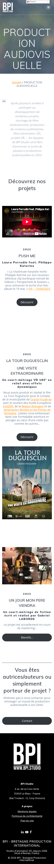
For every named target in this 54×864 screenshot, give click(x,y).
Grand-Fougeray (41, 399)
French (32, 2)
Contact (27, 721)
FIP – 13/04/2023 (39, 289)
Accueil (16, 82)
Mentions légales (27, 811)
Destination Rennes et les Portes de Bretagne (27, 411)
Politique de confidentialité (27, 816)
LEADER (8, 406)
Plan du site (27, 820)
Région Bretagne (33, 406)
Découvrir (27, 302)
